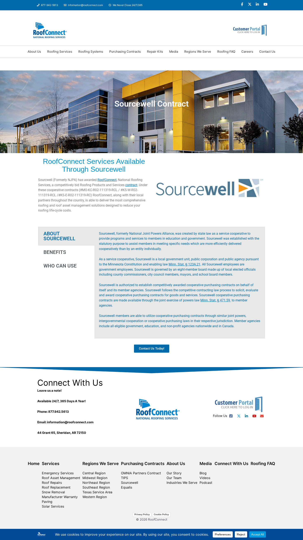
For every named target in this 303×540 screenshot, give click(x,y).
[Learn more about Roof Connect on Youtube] (265, 4)
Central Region (94, 473)
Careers (247, 52)
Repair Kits (155, 52)
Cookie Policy (161, 514)
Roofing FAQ (226, 52)
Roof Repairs (52, 483)
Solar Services (53, 506)
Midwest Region (94, 478)
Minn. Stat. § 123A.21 (184, 264)
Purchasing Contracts (125, 52)
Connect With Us (231, 463)
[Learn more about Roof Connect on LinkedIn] (257, 4)
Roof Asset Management (61, 478)
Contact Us (267, 52)
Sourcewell (129, 483)
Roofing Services (59, 52)
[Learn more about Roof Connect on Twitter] (250, 4)
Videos (205, 478)
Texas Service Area (97, 492)
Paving (47, 502)
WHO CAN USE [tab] (60, 266)
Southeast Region (96, 487)
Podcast (206, 483)
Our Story (174, 473)
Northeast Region (96, 483)
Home (34, 463)
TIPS (124, 478)
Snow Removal (53, 492)
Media (173, 52)
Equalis (126, 487)
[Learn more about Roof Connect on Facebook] (242, 4)
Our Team (174, 478)
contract (131, 185)
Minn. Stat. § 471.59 (215, 300)
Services (50, 463)
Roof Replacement (56, 487)
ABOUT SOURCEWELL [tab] (59, 236)
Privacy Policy (142, 514)
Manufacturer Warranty (60, 497)
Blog (203, 473)
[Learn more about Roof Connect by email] (262, 416)
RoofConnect (106, 180)
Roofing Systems (90, 52)
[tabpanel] (180, 282)
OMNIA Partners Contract (141, 473)
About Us (34, 52)
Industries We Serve (182, 483)
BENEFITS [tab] (54, 252)
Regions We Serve (197, 52)
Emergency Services (58, 473)
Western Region (94, 497)
